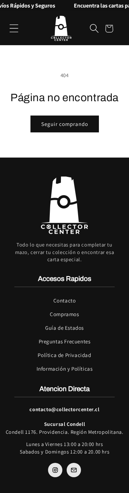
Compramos (64, 314)
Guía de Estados (64, 327)
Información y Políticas (65, 368)
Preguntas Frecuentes (65, 341)
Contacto (64, 300)
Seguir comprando (64, 124)
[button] (14, 28)
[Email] (74, 470)
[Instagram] (55, 470)
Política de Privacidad (64, 355)
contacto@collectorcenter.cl (64, 409)
